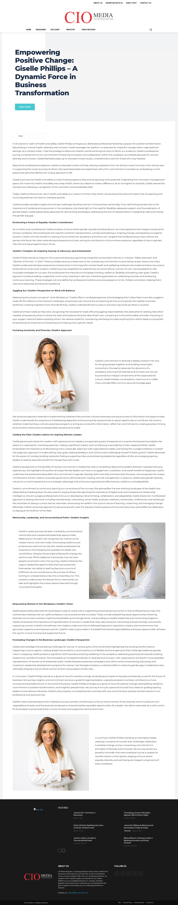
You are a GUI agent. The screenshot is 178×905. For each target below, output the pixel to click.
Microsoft (127, 831)
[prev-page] (59, 850)
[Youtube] (43, 3)
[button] (151, 29)
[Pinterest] (41, 135)
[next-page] (63, 850)
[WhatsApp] (46, 135)
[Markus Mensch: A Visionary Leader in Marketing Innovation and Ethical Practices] (115, 842)
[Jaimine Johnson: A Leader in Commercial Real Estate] (65, 842)
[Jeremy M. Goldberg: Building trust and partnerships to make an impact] (115, 829)
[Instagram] (30, 3)
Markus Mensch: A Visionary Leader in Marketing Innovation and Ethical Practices (138, 840)
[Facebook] (26, 3)
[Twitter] (39, 3)
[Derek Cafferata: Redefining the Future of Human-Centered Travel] (65, 829)
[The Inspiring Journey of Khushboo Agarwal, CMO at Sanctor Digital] (115, 816)
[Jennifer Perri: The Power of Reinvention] (65, 816)
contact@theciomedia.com (78, 893)
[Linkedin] (34, 3)
